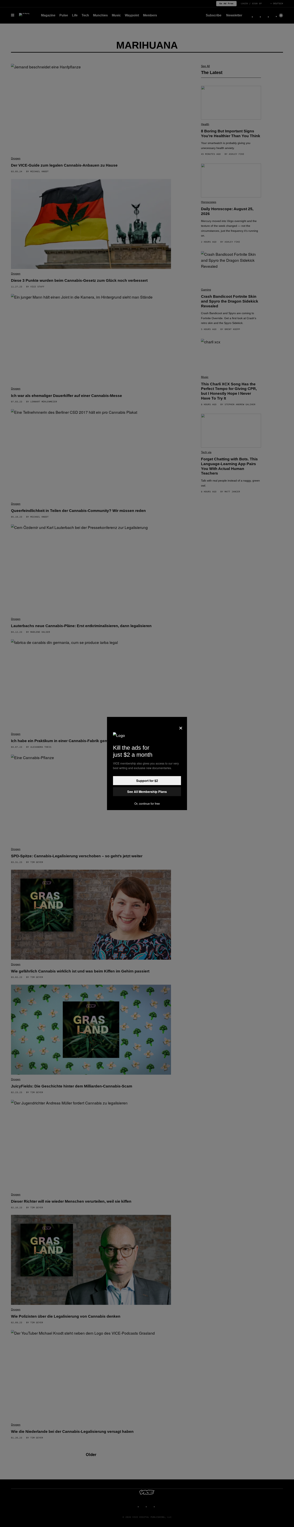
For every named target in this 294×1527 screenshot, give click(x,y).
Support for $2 (147, 780)
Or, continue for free (147, 803)
